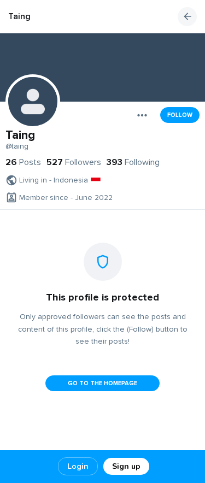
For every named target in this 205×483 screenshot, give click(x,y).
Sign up (126, 466)
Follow (179, 115)
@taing (16, 146)
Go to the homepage (102, 383)
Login (78, 466)
